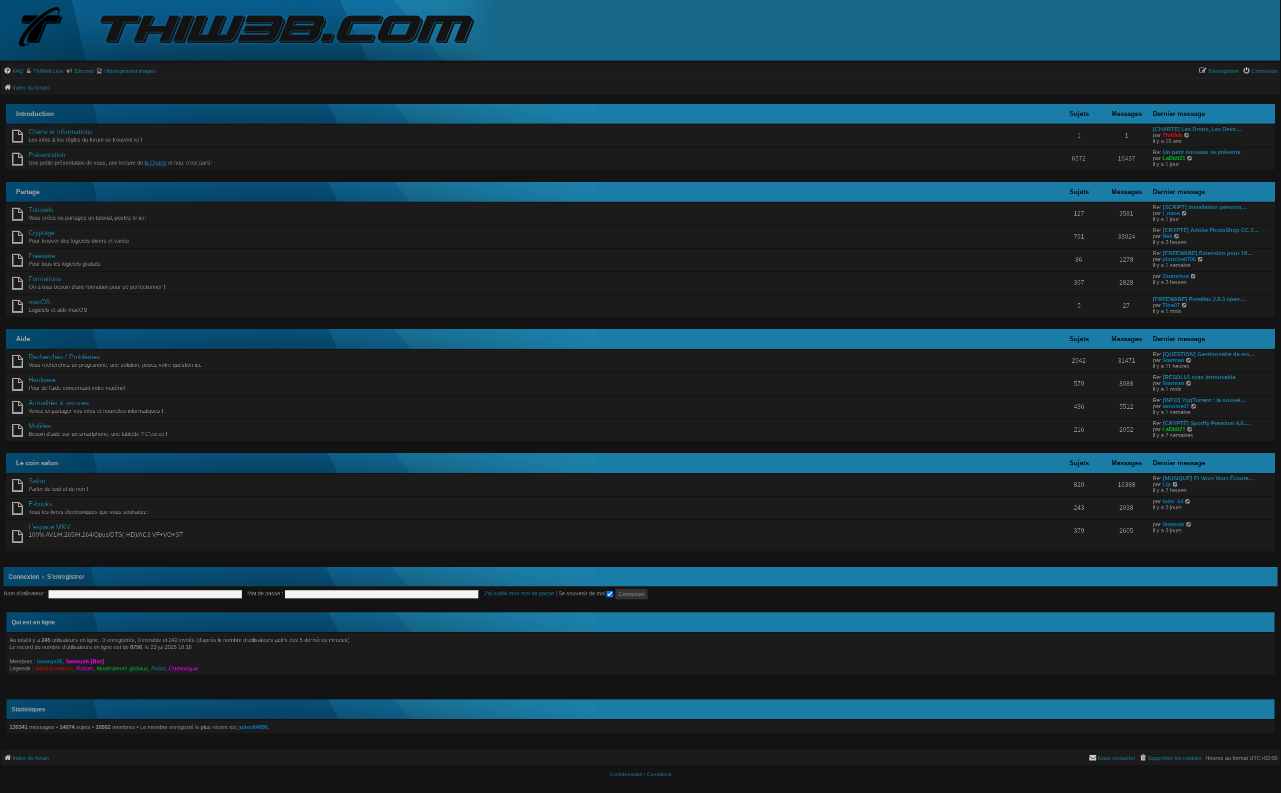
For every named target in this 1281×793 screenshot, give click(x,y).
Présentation (47, 155)
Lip (1166, 484)
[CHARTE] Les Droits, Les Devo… (1197, 129)
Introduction (35, 114)
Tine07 (1171, 305)
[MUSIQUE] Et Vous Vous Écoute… (1208, 478)
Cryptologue (183, 668)
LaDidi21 (1173, 158)
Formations (45, 279)
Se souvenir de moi (582, 593)
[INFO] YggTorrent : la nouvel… (1204, 400)
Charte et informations (61, 132)
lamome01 (1175, 406)
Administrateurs (54, 668)
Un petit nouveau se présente (1201, 152)
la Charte (156, 163)
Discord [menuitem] (84, 71)
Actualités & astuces (59, 403)
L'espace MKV (50, 527)
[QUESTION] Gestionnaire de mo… (1209, 354)
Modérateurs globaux (122, 668)
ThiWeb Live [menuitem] (48, 71)
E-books (41, 504)
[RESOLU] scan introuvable (1199, 377)
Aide (23, 339)
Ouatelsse (1175, 276)
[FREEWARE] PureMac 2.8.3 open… (1199, 299)
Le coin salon (37, 463)
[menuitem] (14, 71)
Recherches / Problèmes (64, 357)
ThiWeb (1172, 135)
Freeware (42, 256)
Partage (28, 192)
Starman (1173, 360)
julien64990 (253, 727)
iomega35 (50, 661)
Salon (37, 481)
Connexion (24, 576)
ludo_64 (1172, 501)
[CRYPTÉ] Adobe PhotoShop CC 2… (1211, 230)
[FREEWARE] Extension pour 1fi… (1208, 253)
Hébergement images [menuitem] (130, 71)
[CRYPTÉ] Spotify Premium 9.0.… (1206, 423)
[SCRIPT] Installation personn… (1205, 207)
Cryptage (42, 233)
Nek (1167, 236)
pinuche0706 (1179, 259)
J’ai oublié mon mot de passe (519, 593)
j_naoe (1171, 213)
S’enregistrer (66, 576)
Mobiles (40, 426)
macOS (40, 302)
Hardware (42, 380)
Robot (158, 668)
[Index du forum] (49, 28)
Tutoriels (41, 210)
